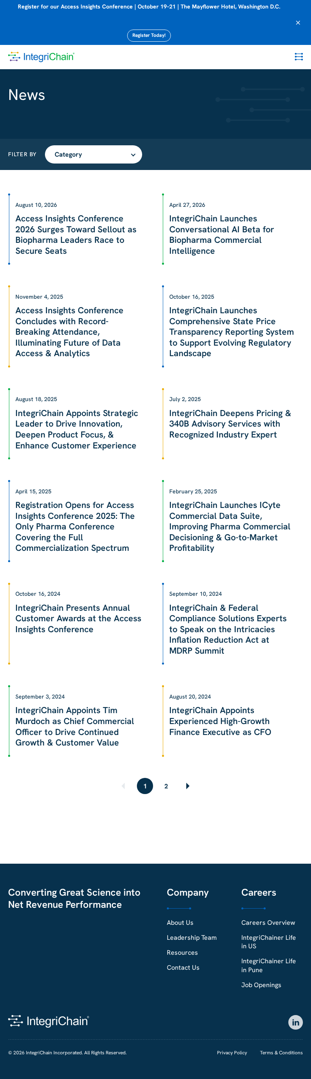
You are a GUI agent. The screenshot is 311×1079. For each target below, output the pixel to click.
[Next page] (187, 786)
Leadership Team (192, 937)
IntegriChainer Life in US (268, 941)
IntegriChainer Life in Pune (268, 965)
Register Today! (149, 35)
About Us (180, 922)
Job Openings (261, 985)
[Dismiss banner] (298, 23)
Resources (182, 952)
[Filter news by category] (93, 154)
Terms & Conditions (281, 1052)
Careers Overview (268, 922)
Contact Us (183, 967)
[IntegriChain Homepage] (41, 57)
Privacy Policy (232, 1052)
